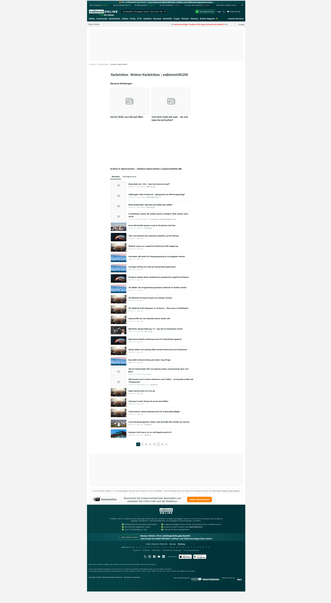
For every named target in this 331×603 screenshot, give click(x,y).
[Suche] (165, 11)
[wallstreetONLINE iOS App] (185, 558)
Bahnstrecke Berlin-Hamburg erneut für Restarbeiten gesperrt (155, 339)
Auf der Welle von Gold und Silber (126, 116)
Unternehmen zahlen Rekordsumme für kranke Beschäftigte (154, 412)
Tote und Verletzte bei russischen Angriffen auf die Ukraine (154, 236)
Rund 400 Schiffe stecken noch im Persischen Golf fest (152, 225)
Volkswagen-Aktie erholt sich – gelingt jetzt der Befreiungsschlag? (157, 194)
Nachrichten (114, 18)
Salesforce (154, 385)
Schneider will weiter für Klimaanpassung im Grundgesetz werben (157, 256)
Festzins (194, 18)
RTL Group (148, 331)
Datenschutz (156, 550)
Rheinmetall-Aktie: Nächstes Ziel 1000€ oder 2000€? (150, 205)
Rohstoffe (167, 18)
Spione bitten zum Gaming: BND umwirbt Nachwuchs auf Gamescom (158, 349)
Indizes (125, 18)
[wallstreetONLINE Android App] (199, 558)
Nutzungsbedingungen (191, 550)
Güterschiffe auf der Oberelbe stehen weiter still (149, 318)
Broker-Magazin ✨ (209, 18)
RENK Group (150, 187)
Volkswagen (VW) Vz (153, 197)
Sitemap (172, 544)
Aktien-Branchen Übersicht (156, 544)
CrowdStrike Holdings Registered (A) (163, 219)
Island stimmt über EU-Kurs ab (142, 391)
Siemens (147, 435)
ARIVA (150, 564)
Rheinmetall (150, 207)
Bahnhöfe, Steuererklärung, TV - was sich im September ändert (156, 329)
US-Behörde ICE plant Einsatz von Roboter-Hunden (150, 298)
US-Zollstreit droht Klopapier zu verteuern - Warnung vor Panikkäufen (159, 308)
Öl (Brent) (147, 228)
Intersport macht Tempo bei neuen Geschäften (148, 401)
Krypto (177, 18)
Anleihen (147, 18)
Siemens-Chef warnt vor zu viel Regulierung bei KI (150, 432)
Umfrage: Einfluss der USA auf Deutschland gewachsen (152, 267)
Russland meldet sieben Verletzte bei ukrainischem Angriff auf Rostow (159, 277)
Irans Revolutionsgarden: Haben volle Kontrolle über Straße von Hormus (159, 422)
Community (101, 18)
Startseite (92, 64)
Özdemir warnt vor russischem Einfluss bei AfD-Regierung (153, 246)
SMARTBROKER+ (196, 527)
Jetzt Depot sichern (129, 537)
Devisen (185, 18)
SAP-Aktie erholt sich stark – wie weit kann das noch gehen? (170, 118)
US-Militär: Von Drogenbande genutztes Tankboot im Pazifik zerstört (157, 287)
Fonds (133, 18)
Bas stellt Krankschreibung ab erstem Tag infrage (150, 360)
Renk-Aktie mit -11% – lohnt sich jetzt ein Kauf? (149, 184)
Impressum (137, 550)
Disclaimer (146, 550)
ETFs (139, 18)
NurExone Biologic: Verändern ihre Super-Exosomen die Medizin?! (181, 24)
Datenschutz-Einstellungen (172, 550)
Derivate (157, 18)
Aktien (92, 18)
